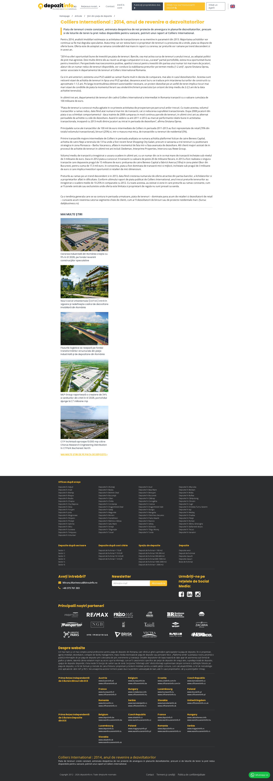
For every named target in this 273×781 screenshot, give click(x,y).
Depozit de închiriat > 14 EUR (110, 559)
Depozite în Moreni (106, 515)
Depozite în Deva (65, 507)
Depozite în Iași (185, 509)
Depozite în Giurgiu (147, 509)
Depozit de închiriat (187, 553)
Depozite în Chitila (106, 501)
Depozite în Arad (65, 489)
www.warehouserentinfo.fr (169, 720)
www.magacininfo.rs (195, 728)
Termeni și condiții (166, 774)
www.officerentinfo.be (137, 683)
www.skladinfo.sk (106, 739)
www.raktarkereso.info (196, 717)
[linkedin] (191, 593)
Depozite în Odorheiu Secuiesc (151, 515)
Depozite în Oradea (187, 515)
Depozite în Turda (146, 532)
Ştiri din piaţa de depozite (99, 16)
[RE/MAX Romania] (97, 614)
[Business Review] (176, 614)
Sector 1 (61, 550)
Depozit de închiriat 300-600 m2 (152, 556)
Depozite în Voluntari (67, 535)
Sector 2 (61, 553)
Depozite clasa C (185, 559)
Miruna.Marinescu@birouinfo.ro (80, 582)
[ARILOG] (149, 614)
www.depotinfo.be (106, 717)
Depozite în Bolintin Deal (109, 492)
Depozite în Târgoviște (108, 529)
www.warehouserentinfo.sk (110, 742)
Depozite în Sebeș (146, 523)
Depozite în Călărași (147, 498)
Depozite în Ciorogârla (148, 501)
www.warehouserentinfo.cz (139, 720)
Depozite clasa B (185, 556)
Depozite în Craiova (147, 504)
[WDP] (176, 625)
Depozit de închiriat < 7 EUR (110, 550)
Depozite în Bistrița (66, 492)
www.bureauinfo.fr (106, 692)
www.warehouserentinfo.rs (198, 731)
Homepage (64, 16)
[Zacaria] (202, 625)
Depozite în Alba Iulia (187, 487)
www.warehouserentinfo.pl (139, 731)
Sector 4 (61, 559)
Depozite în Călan (106, 498)
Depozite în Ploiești (66, 521)
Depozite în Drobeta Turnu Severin (193, 507)
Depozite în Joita (65, 512)
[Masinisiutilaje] (202, 614)
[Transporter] (71, 624)
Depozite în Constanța (108, 504)
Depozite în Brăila (186, 492)
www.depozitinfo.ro (166, 728)
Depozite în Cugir (186, 504)
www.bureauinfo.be (136, 680)
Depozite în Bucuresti (147, 495)
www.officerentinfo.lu (167, 694)
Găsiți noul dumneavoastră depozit (181, 6)
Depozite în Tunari (106, 532)
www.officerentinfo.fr (107, 694)
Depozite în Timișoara (67, 532)
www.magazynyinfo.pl (137, 728)
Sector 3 (61, 556)
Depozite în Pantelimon (108, 518)
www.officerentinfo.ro (108, 705)
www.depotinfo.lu (106, 728)
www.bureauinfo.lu (166, 692)
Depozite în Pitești (186, 518)
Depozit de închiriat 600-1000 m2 (152, 559)
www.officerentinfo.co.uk (197, 703)
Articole (78, 16)
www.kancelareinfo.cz (196, 680)
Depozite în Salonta (66, 523)
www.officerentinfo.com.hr (169, 683)
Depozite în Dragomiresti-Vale (151, 507)
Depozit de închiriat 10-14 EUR (111, 556)
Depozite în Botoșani (147, 492)
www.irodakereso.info (137, 692)
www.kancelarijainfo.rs (137, 703)
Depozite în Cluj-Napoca (68, 504)
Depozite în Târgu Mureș (149, 529)
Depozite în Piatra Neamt (149, 518)
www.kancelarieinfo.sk (167, 703)
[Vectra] (149, 635)
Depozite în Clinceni (187, 501)
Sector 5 (61, 561)
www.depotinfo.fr (165, 717)
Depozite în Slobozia (147, 526)
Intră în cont (120, 6)
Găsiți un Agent (213, 6)
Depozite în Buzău (65, 498)
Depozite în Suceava (66, 529)
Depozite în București (107, 495)
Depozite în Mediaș (187, 512)
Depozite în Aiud (145, 487)
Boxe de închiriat (186, 561)
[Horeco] (202, 634)
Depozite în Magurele (107, 512)
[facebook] (183, 593)
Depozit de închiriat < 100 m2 (151, 550)
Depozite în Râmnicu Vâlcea (110, 521)
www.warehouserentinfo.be (110, 720)
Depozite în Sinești (106, 526)
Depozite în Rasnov (147, 521)
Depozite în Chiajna (66, 501)
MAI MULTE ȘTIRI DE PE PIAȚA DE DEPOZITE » (84, 454)
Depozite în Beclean (187, 489)
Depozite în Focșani (66, 509)
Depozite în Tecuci (186, 529)
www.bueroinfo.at (106, 680)
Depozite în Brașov (66, 495)
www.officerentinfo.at (108, 683)
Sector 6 (61, 564)
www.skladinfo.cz (135, 717)
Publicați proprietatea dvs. (147, 5)
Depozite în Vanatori (187, 532)
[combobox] (90, 6)
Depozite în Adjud (65, 487)
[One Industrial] (97, 634)
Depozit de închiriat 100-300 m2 (152, 553)
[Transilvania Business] (123, 625)
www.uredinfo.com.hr (167, 680)
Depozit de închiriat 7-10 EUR (110, 553)
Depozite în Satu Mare (108, 523)
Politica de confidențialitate (191, 774)
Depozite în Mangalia (147, 512)
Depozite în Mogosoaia (67, 515)
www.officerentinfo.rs (137, 705)
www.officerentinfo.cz (196, 683)
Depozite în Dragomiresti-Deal (111, 507)
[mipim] (71, 614)
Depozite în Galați (106, 509)
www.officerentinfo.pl (196, 694)
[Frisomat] (123, 614)
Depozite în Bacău (106, 489)
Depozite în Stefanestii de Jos (191, 526)
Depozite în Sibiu (65, 526)
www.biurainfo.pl (194, 692)
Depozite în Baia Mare (148, 489)
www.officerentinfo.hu (137, 694)
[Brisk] (123, 635)
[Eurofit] (176, 635)
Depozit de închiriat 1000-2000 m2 (153, 561)
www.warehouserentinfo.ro (169, 731)
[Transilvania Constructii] (149, 625)
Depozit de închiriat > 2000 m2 (151, 564)
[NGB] (97, 625)
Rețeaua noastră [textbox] (90, 6)
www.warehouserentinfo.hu (199, 720)
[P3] (71, 635)
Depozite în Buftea (186, 495)
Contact (110, 6)
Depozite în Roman (187, 521)
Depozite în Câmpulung (188, 498)
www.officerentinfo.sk (167, 705)
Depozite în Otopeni (66, 518)
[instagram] (198, 593)
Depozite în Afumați (107, 487)
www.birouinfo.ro (106, 703)
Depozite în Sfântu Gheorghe (191, 523)
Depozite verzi (185, 550)
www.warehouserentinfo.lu (110, 731)
